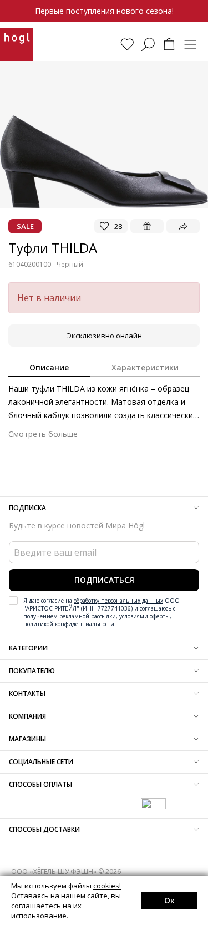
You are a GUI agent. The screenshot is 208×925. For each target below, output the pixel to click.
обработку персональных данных (118, 600)
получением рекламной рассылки (69, 616)
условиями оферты (144, 616)
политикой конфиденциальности (68, 624)
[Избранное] (127, 44)
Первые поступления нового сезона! (104, 11)
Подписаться (104, 580)
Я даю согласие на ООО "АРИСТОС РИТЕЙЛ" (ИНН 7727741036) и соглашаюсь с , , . (101, 612)
